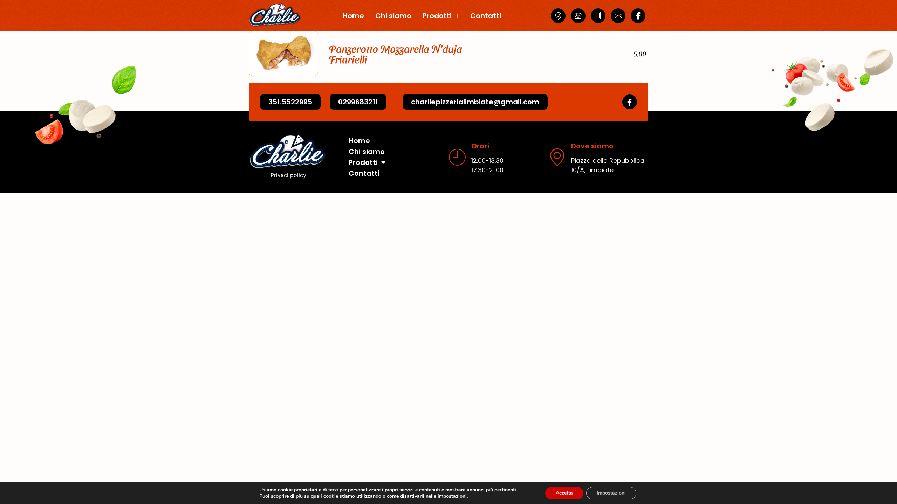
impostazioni (452, 496)
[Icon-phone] (578, 15)
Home (353, 16)
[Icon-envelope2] (618, 15)
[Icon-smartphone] (598, 15)
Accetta (564, 493)
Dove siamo (592, 146)
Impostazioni (611, 493)
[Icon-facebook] (638, 15)
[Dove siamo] (557, 157)
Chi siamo (393, 16)
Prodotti (437, 16)
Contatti (485, 16)
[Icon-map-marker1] (558, 15)
